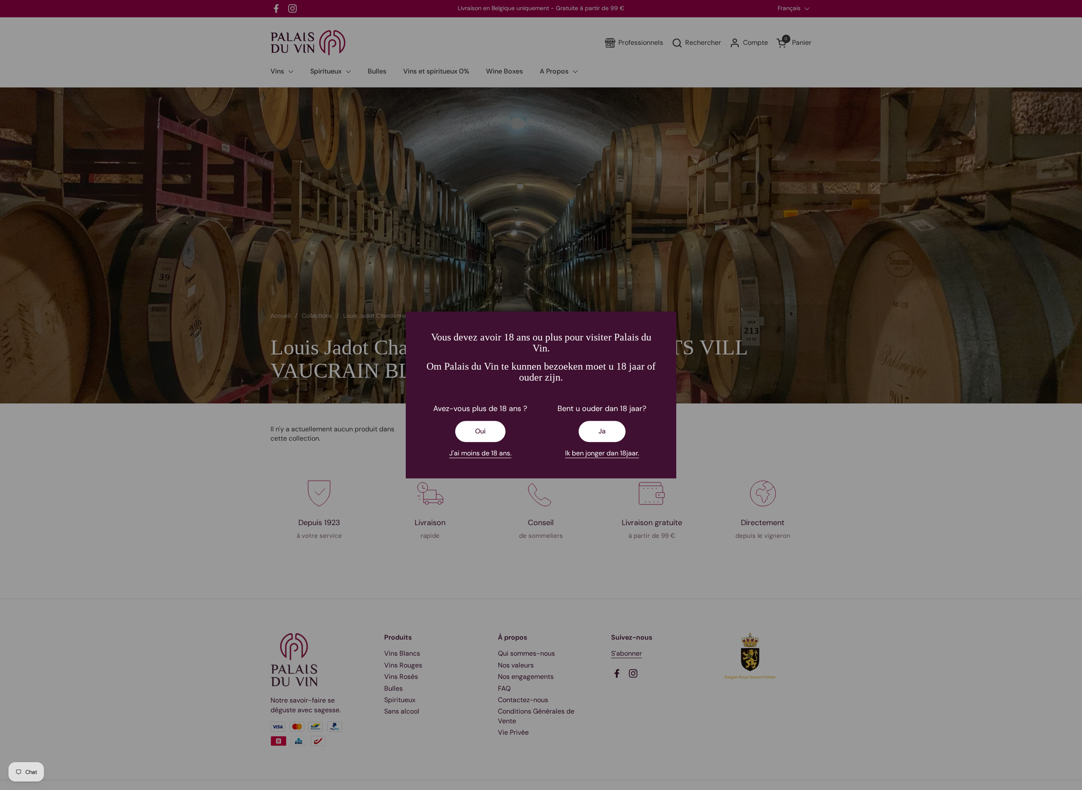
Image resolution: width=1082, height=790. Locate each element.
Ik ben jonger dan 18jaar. (602, 453)
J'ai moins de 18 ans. (480, 453)
